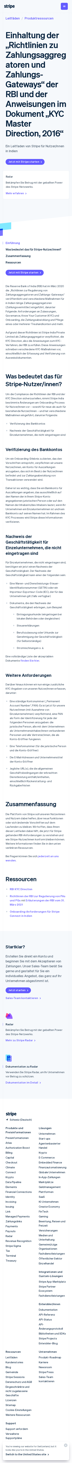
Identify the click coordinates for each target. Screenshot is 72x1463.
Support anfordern (17, 1429)
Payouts (11, 1231)
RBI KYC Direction (21, 889)
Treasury (11, 1260)
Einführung (13, 243)
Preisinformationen (17, 1138)
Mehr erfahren (15, 193)
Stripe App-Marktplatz (52, 1281)
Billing (9, 1152)
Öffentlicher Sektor (50, 1258)
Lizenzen (11, 1400)
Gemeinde (12, 1372)
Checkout (11, 1162)
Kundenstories (14, 1362)
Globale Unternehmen (52, 1172)
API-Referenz (47, 1314)
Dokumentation (48, 1309)
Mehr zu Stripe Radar (19, 1040)
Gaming (43, 1216)
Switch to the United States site (26, 1454)
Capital (10, 1157)
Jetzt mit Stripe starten (23, 161)
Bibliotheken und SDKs (52, 1333)
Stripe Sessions (15, 1377)
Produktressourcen (39, 18)
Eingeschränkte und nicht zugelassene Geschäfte (18, 1391)
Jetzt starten (17, 990)
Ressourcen (13, 262)
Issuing (10, 1206)
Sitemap (11, 1405)
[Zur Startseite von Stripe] (10, 1114)
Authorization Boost (18, 1147)
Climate (10, 1167)
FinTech (43, 1211)
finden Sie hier (29, 660)
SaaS (42, 1196)
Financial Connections (19, 1192)
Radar (9, 1236)
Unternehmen (47, 1133)
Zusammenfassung (18, 256)
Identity (10, 1196)
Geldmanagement (50, 1187)
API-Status (45, 1319)
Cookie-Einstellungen (18, 1410)
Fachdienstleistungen (52, 1253)
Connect (11, 1172)
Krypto (10, 1177)
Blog (8, 1367)
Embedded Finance (50, 1162)
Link (8, 1211)
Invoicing (11, 1201)
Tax (8, 1250)
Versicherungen (48, 1230)
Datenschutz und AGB (19, 1382)
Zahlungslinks (14, 1221)
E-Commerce (47, 1157)
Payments (12, 1226)
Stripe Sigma (13, 1246)
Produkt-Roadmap (50, 1357)
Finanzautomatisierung (52, 1167)
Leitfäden (13, 18)
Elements (11, 1187)
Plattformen (46, 1192)
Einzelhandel (46, 1263)
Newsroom (45, 1367)
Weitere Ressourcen (18, 1415)
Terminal (11, 1255)
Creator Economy (49, 1206)
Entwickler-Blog (48, 1343)
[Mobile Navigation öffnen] (64, 6)
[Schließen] (65, 1446)
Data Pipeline (13, 1182)
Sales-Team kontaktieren (22, 998)
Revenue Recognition (18, 1241)
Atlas (9, 1142)
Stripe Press (46, 1372)
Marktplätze (46, 1182)
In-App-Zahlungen (49, 1177)
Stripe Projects (48, 1338)
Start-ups (45, 1138)
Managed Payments (18, 1216)
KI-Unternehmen (49, 1201)
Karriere (43, 1362)
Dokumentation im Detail (22, 1082)
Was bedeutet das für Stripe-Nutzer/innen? (33, 249)
